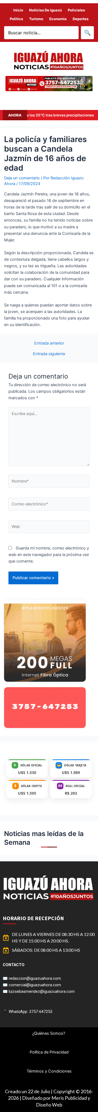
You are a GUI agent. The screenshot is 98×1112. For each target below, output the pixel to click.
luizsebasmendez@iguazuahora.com (42, 991)
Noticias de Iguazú (45, 10)
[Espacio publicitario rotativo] (49, 83)
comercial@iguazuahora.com (35, 984)
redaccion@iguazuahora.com (35, 978)
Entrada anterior (49, 343)
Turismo (36, 19)
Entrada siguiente (49, 354)
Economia (58, 19)
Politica (16, 19)
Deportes (80, 19)
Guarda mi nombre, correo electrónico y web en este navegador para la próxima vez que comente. (48, 555)
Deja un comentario (22, 178)
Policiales (76, 10)
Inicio (18, 10)
